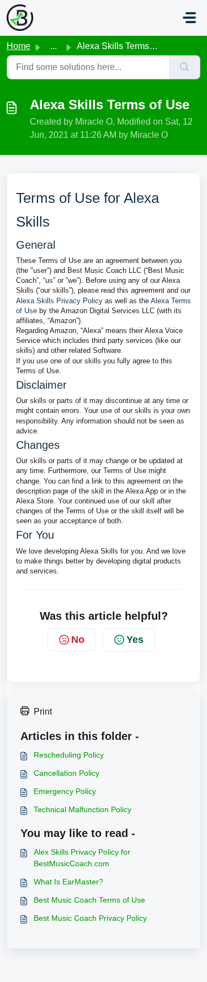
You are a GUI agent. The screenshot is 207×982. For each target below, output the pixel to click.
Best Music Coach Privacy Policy (90, 918)
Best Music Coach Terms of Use (89, 899)
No (77, 639)
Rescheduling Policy (69, 754)
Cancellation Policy (66, 773)
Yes (135, 639)
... (53, 46)
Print (43, 711)
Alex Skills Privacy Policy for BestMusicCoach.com (82, 857)
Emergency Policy (65, 791)
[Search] (184, 67)
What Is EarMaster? (68, 881)
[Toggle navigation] (189, 18)
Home (18, 46)
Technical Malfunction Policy (82, 809)
